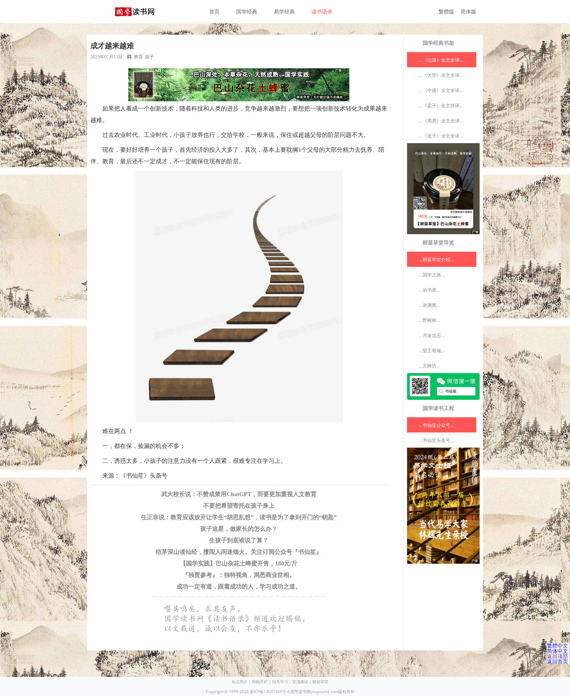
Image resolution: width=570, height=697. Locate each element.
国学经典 (246, 11)
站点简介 (240, 681)
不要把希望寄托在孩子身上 (238, 505)
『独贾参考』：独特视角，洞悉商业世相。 (238, 575)
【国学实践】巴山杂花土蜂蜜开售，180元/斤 (239, 563)
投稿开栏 (260, 681)
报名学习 (280, 681)
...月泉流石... (432, 335)
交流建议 (300, 681)
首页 (214, 11)
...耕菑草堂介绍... (436, 259)
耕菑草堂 (320, 681)
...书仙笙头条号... (436, 440)
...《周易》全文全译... (441, 120)
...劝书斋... (429, 290)
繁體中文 (557, 645)
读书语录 (321, 11)
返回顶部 (557, 656)
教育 (138, 56)
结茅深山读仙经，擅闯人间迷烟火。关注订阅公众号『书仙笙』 (239, 552)
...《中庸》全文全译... (441, 90)
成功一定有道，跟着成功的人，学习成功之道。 (238, 586)
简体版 (468, 11)
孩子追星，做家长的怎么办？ (238, 528)
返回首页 (557, 661)
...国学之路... (432, 274)
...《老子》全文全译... (441, 136)
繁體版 (446, 11)
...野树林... (429, 320)
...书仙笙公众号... (436, 425)
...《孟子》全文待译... (441, 105)
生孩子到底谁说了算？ (239, 540)
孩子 (149, 56)
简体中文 (557, 650)
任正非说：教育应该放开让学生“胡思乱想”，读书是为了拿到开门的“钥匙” (239, 517)
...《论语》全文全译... (441, 60)
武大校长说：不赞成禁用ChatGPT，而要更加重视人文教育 (239, 494)
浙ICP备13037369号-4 (270, 691)
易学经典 (284, 11)
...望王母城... (432, 350)
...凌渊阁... (429, 305)
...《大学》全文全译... (441, 75)
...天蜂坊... (429, 366)
